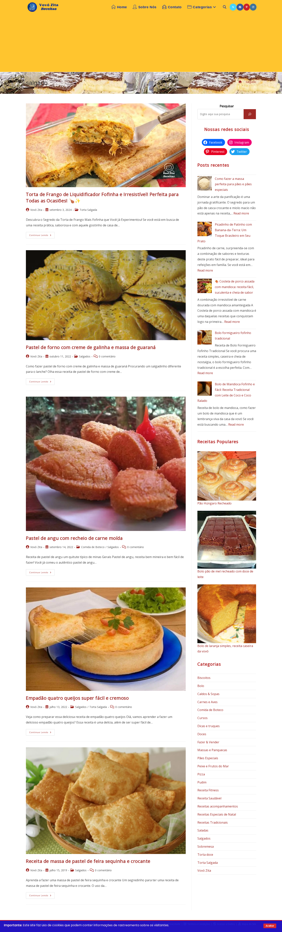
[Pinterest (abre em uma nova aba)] (246, 7)
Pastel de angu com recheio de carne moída (74, 538)
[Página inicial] (240, 82)
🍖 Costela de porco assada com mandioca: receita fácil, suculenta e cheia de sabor (234, 287)
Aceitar (270, 925)
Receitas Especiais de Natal (216, 814)
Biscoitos (203, 678)
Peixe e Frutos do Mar (213, 766)
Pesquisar (227, 106)
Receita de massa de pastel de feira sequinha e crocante (88, 861)
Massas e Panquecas (212, 750)
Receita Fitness (208, 790)
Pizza (201, 774)
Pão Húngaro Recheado (214, 503)
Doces (201, 734)
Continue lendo (42, 235)
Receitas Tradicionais (212, 822)
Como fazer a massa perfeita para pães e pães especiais (233, 184)
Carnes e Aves (207, 702)
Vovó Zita (36, 210)
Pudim (201, 782)
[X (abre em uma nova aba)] (233, 7)
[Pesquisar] (249, 114)
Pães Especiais (207, 758)
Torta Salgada (88, 210)
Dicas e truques (208, 726)
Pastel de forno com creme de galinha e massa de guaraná (91, 347)
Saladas (202, 830)
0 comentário (107, 356)
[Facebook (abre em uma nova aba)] (240, 7)
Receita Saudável (209, 798)
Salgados (84, 356)
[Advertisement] (141, 43)
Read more (241, 213)
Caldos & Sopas (208, 694)
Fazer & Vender (208, 742)
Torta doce (205, 854)
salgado (251, 82)
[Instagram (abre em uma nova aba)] (253, 7)
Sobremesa (205, 846)
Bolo (200, 686)
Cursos (202, 718)
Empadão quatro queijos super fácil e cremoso (77, 698)
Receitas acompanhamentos (217, 806)
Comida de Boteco (93, 547)
